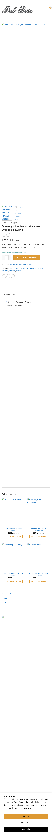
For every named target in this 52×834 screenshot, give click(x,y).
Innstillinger (26, 823)
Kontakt (5, 598)
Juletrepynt (12, 223)
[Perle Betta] (17, 9)
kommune (30, 268)
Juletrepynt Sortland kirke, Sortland (39, 575)
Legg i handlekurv (27, 258)
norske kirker (39, 268)
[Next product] (4, 235)
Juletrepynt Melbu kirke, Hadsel (13, 530)
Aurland (11, 268)
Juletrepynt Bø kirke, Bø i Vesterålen (38, 530)
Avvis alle (26, 829)
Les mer (27, 808)
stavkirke (5, 271)
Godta (26, 816)
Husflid (4, 602)
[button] (37, 9)
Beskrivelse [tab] (9, 294)
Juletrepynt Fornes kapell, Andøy (13, 575)
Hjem (4, 223)
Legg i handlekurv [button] (13, 536)
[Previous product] (8, 235)
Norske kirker (23, 264)
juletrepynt (18, 268)
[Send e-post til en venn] (8, 276)
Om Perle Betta (8, 594)
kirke (24, 268)
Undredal (12, 271)
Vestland (32, 264)
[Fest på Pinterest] (13, 276)
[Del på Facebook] (4, 276)
